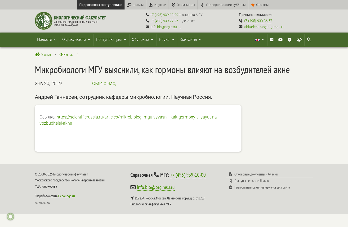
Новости (44, 39)
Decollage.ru (66, 196)
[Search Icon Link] (309, 40)
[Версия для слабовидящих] (299, 40)
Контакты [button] (188, 39)
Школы (138, 5)
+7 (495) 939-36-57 (257, 21)
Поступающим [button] (109, 39)
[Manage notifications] (10, 216)
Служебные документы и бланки (256, 174)
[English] (260, 40)
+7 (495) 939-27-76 (164, 21)
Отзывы (262, 5)
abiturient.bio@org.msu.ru (264, 27)
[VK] (272, 40)
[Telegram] (289, 40)
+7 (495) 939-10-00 (164, 15)
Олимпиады (186, 5)
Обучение (140, 39)
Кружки (160, 5)
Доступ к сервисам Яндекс (251, 180)
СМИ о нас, (104, 83)
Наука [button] (164, 39)
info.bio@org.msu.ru (166, 27)
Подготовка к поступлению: (100, 5)
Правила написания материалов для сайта (262, 187)
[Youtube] (280, 40)
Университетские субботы (226, 5)
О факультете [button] (74, 39)
